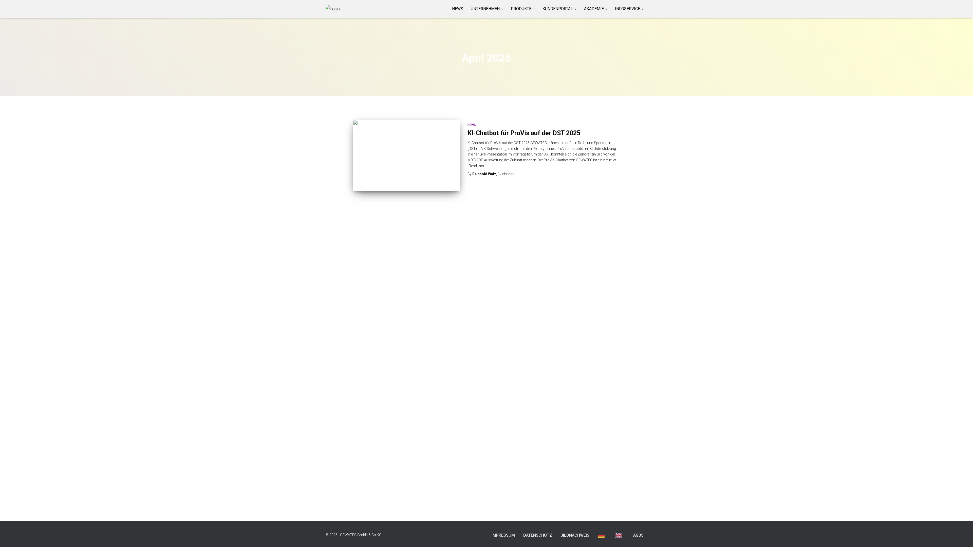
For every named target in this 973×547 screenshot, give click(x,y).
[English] (620, 535)
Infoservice (628, 8)
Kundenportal (558, 8)
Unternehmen (486, 8)
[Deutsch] (602, 535)
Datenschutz (537, 535)
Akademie (594, 8)
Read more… (479, 166)
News (457, 8)
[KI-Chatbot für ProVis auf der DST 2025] (406, 155)
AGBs (638, 535)
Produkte (521, 8)
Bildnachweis (574, 535)
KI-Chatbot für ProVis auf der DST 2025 (523, 133)
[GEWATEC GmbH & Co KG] (333, 9)
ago (506, 174)
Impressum (503, 535)
